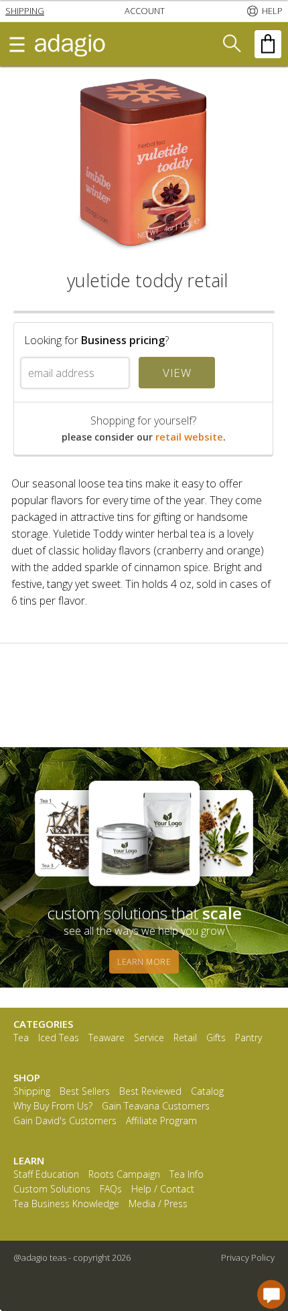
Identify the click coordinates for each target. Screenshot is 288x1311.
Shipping (31, 1091)
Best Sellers (85, 1091)
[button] (25, 10)
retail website (189, 436)
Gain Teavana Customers (156, 1106)
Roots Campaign (124, 1174)
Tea (21, 1038)
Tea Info (186, 1174)
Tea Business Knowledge (66, 1204)
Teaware (106, 1038)
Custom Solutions (51, 1189)
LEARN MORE (144, 962)
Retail (185, 1038)
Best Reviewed (150, 1091)
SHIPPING (24, 11)
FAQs (111, 1189)
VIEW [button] (177, 372)
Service (149, 1038)
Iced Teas (58, 1038)
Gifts (216, 1038)
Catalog (207, 1091)
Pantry (248, 1038)
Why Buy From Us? (52, 1106)
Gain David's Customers (65, 1121)
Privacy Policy (248, 1257)
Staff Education (46, 1174)
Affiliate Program (161, 1121)
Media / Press (158, 1204)
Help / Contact (162, 1189)
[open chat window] (271, 1294)
